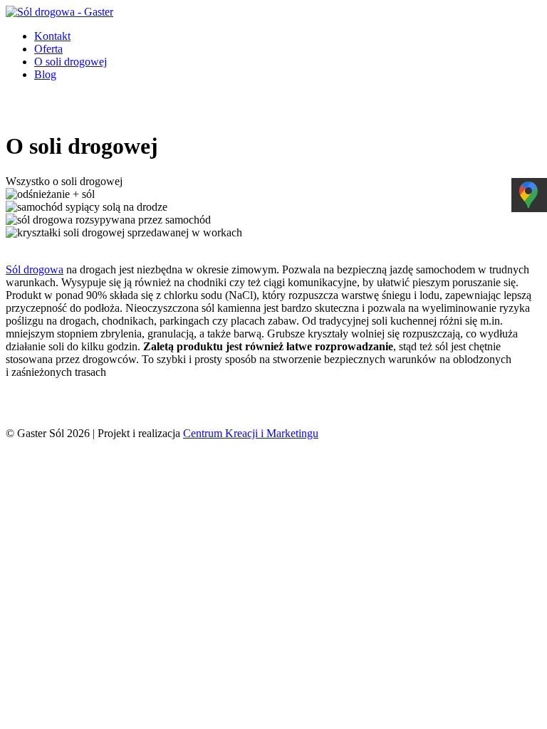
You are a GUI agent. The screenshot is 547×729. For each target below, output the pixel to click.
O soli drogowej (70, 62)
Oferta (48, 49)
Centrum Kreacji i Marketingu (250, 433)
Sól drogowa (34, 269)
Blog (45, 74)
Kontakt (52, 36)
